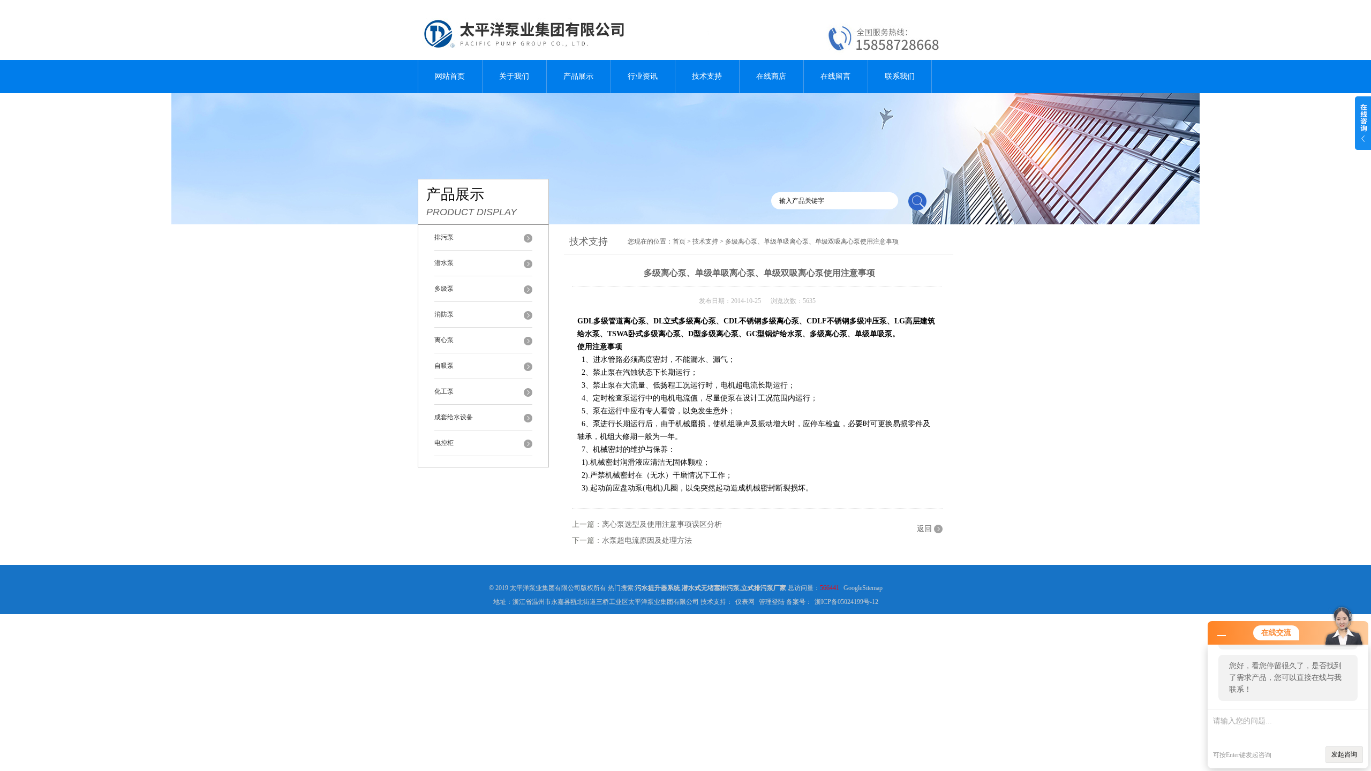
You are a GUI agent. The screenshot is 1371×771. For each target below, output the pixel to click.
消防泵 (444, 314)
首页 (679, 241)
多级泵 (444, 288)
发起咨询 (1344, 754)
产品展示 (578, 76)
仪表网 (745, 602)
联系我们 (900, 76)
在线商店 (771, 76)
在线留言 (835, 76)
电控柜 (444, 443)
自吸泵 (444, 365)
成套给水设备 (453, 417)
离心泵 (444, 340)
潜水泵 (444, 263)
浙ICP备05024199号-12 (846, 602)
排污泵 (444, 237)
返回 (924, 529)
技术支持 (707, 76)
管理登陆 (772, 602)
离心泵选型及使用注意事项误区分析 (662, 524)
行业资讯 (643, 76)
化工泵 (444, 391)
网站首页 (450, 76)
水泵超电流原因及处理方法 (647, 540)
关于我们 (514, 76)
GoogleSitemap (863, 588)
